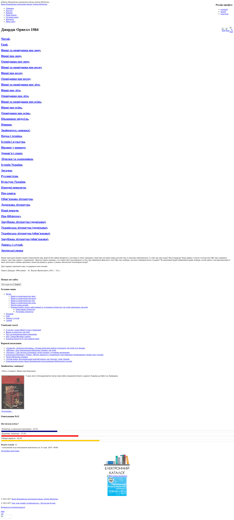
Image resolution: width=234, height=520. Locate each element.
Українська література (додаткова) (24, 227)
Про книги (8, 193)
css (2, 514)
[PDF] (223, 31)
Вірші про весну (11, 73)
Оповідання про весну (15, 78)
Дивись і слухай (11, 244)
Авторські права (12, 250)
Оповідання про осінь (15, 113)
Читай (5, 38)
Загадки (6, 170)
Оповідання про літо (14, 96)
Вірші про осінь (11, 107)
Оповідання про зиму (15, 61)
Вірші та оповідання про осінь (21, 101)
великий (224, 9)
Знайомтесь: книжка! (15, 130)
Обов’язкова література (17, 199)
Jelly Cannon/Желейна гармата (18, 336)
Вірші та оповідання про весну (21, 67)
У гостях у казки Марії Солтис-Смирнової (23, 330)
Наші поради (9, 210)
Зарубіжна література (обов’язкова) (24, 239)
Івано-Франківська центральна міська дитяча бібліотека (24, 4)
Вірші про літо (10, 90)
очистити (224, 14)
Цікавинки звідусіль (14, 118)
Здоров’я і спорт (11, 153)
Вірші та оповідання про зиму (20, 50)
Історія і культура (13, 141)
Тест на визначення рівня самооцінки (21, 334)
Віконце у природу (13, 147)
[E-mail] (231, 32)
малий (223, 12)
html (2, 511)
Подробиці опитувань (10, 451)
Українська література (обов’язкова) (25, 233)
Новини (6, 124)
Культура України (13, 181)
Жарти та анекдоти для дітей (18, 332)
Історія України (11, 164)
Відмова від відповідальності (13, 507)
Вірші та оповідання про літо (20, 84)
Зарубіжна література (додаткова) (23, 221)
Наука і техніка (11, 136)
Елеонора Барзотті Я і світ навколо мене (22, 339)
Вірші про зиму (11, 56)
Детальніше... (6, 411)
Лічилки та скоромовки (17, 159)
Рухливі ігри (9, 176)
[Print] (227, 31)
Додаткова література (15, 204)
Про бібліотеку (10, 216)
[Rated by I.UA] (6, 518)
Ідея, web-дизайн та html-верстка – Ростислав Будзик (33, 503)
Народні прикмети (13, 187)
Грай (4, 44)
